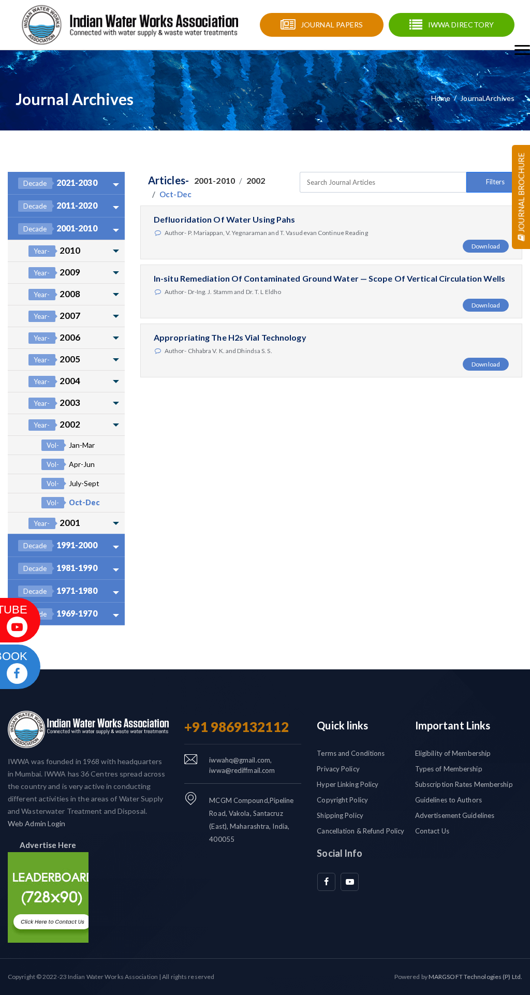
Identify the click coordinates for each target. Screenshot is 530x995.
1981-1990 (60, 568)
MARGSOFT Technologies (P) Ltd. (475, 977)
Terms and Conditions (351, 753)
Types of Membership (448, 769)
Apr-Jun (71, 464)
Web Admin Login (37, 823)
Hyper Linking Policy (347, 784)
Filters (495, 182)
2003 (57, 402)
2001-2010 (60, 228)
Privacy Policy (338, 769)
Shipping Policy (340, 815)
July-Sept (73, 483)
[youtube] (350, 882)
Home (440, 98)
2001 (57, 522)
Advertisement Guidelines (454, 815)
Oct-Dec (73, 502)
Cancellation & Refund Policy (360, 831)
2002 (57, 424)
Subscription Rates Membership (464, 784)
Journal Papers (332, 24)
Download (486, 246)
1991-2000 (60, 545)
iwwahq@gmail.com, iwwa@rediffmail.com (242, 765)
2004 (57, 380)
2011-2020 (60, 205)
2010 (57, 250)
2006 (57, 337)
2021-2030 (60, 182)
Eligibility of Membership (453, 753)
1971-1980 (60, 590)
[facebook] (326, 882)
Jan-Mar (71, 445)
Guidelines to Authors (448, 800)
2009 (57, 272)
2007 (57, 315)
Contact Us (432, 831)
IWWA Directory (461, 24)
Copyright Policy (342, 800)
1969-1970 (60, 613)
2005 (57, 359)
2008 (57, 293)
